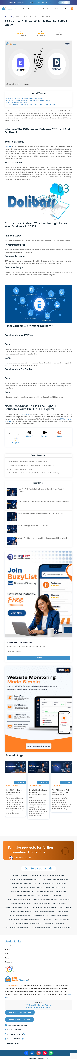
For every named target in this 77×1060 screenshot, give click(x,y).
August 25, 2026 (58, 786)
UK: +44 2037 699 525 (15, 1034)
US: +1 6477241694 (14, 1030)
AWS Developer (35, 875)
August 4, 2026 (12, 786)
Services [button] (38, 9)
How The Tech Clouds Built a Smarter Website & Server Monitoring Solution (41, 490)
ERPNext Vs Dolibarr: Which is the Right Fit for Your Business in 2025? (29, 100)
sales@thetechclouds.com (16, 2)
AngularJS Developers (20, 875)
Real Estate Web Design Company (20, 911)
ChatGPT (29, 436)
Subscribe (38, 658)
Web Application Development (53, 923)
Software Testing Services (59, 915)
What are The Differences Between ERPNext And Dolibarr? (25, 98)
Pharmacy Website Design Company (17, 907)
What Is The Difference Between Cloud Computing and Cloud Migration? (43, 538)
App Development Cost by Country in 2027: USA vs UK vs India (40, 513)
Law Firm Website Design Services (18, 899)
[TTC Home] (7, 8)
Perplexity (44, 436)
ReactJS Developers (65, 907)
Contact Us (63, 9)
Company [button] (18, 9)
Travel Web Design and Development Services (23, 919)
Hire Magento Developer (45, 891)
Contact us (8, 962)
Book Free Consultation (18, 1012)
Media (7, 954)
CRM (43, 879)
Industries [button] (46, 9)
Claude (59, 436)
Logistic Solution (64, 899)
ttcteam (20, 782)
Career (7, 958)
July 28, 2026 (34, 786)
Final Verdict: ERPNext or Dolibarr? (18, 102)
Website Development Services (41, 927)
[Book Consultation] (72, 8)
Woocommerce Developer (62, 927)
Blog (12, 17)
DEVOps (37, 883)
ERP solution (24, 414)
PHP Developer (37, 907)
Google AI (15, 443)
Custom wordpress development (21, 883)
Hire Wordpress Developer (25, 895)
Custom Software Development (57, 879)
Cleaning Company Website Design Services (24, 879)
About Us (8, 946)
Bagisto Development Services (53, 875)
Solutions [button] (31, 9)
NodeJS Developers (59, 903)
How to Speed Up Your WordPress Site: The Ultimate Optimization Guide (43, 501)
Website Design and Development (17, 927)
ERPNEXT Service (43, 887)
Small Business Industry (40, 915)
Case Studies (55, 9)
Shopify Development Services (19, 915)
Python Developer (50, 907)
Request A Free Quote (17, 1019)
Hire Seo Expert (60, 891)
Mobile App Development (42, 903)
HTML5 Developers (42, 895)
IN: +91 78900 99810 (14, 1039)
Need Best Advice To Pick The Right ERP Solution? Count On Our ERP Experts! (31, 104)
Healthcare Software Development (22, 891)
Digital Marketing (48, 883)
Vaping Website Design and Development (27, 923)
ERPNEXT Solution (59, 887)
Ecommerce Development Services (23, 887)
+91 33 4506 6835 (13, 1043)
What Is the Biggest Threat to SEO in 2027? (33, 526)
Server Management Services (44, 911)
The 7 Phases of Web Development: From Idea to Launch (37, 792)
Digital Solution (61, 883)
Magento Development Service (21, 903)
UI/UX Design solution (62, 919)
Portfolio (8, 950)
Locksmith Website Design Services (45, 899)
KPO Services (56, 895)
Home (7, 17)
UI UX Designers (46, 919)
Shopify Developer (62, 911)
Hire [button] (24, 9)
